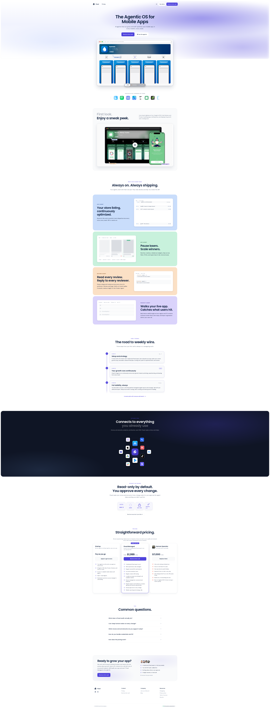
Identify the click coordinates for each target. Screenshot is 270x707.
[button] (135, 145)
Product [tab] (142, 85)
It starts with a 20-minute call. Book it (134, 408)
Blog (142, 704)
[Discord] (98, 703)
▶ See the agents (142, 34)
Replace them (163, 570)
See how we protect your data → (135, 526)
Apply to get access (106, 570)
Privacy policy (163, 704)
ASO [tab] (128, 85)
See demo (162, 4)
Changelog (162, 702)
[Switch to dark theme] (156, 4)
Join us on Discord (145, 702)
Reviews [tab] (134, 85)
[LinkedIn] (95, 703)
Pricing (103, 4)
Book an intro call (172, 4)
